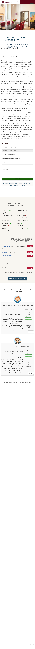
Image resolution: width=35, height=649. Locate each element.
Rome (22, 53)
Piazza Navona (17, 53)
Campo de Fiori (10, 53)
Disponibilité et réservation (17, 278)
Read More (30, 331)
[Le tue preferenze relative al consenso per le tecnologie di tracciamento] (32, 646)
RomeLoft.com (11, 2)
